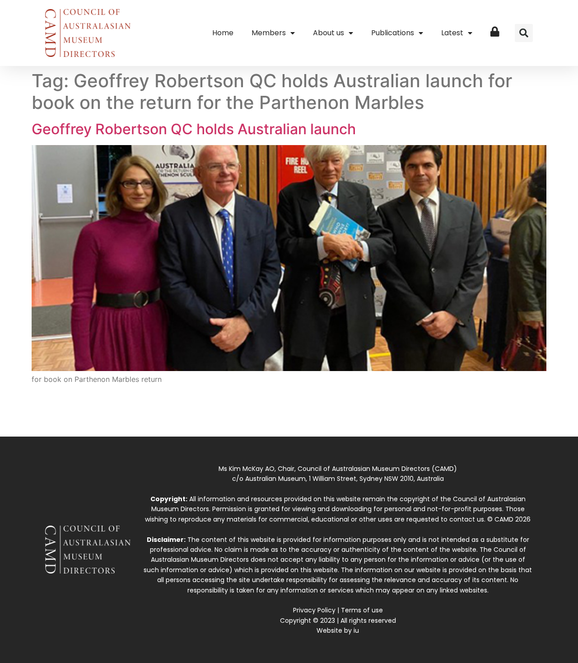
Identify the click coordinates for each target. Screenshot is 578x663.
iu (356, 630)
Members (269, 33)
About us (328, 33)
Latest (452, 33)
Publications (392, 33)
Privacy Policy (314, 610)
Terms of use (362, 610)
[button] (524, 33)
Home (222, 33)
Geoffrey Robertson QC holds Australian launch (194, 129)
